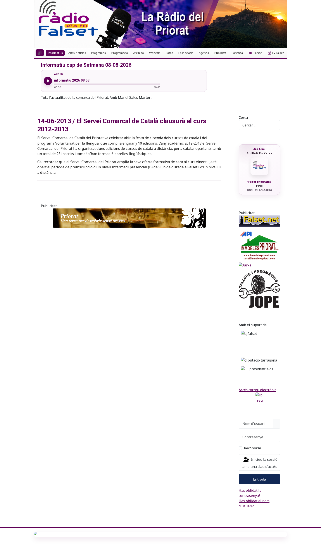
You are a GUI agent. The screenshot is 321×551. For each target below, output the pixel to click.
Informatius (55, 53)
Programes (98, 53)
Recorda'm (252, 448)
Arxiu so (138, 53)
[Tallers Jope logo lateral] (259, 289)
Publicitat (220, 53)
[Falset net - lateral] (259, 221)
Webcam (154, 53)
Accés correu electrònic (257, 389)
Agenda (204, 53)
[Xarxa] (259, 265)
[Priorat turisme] (129, 218)
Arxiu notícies (77, 53)
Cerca (243, 117)
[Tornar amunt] (316, 546)
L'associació (185, 53)
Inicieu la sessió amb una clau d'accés (259, 463)
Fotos (169, 53)
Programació (119, 53)
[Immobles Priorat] (259, 244)
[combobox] (259, 125)
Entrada (259, 479)
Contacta (237, 53)
